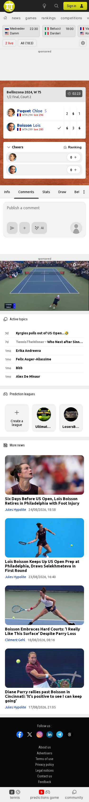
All (27, 43)
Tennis (15, 797)
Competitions (71, 18)
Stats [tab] (46, 192)
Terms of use (44, 759)
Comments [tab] (26, 192)
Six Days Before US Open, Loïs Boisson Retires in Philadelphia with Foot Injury (42, 500)
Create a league (17, 423)
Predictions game (44, 797)
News (16, 18)
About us (44, 747)
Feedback (44, 782)
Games (31, 18)
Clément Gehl (15, 640)
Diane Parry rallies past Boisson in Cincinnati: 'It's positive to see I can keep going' (43, 696)
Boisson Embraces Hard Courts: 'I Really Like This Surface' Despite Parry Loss (42, 631)
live (9, 43)
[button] (56, 6)
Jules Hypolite (15, 510)
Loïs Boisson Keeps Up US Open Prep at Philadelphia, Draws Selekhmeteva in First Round (42, 566)
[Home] (5, 18)
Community (74, 797)
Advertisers (44, 753)
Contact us (44, 776)
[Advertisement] (44, 65)
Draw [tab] (62, 192)
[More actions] (84, 192)
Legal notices (45, 770)
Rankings (49, 18)
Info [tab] (7, 192)
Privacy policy (44, 765)
